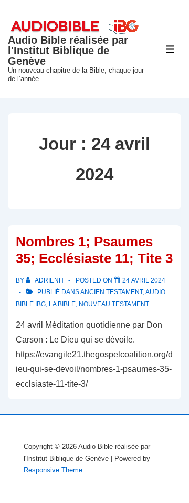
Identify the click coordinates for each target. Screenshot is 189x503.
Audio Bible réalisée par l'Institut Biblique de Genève (68, 50)
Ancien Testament (111, 292)
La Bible (62, 304)
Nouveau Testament (114, 304)
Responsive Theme (53, 470)
